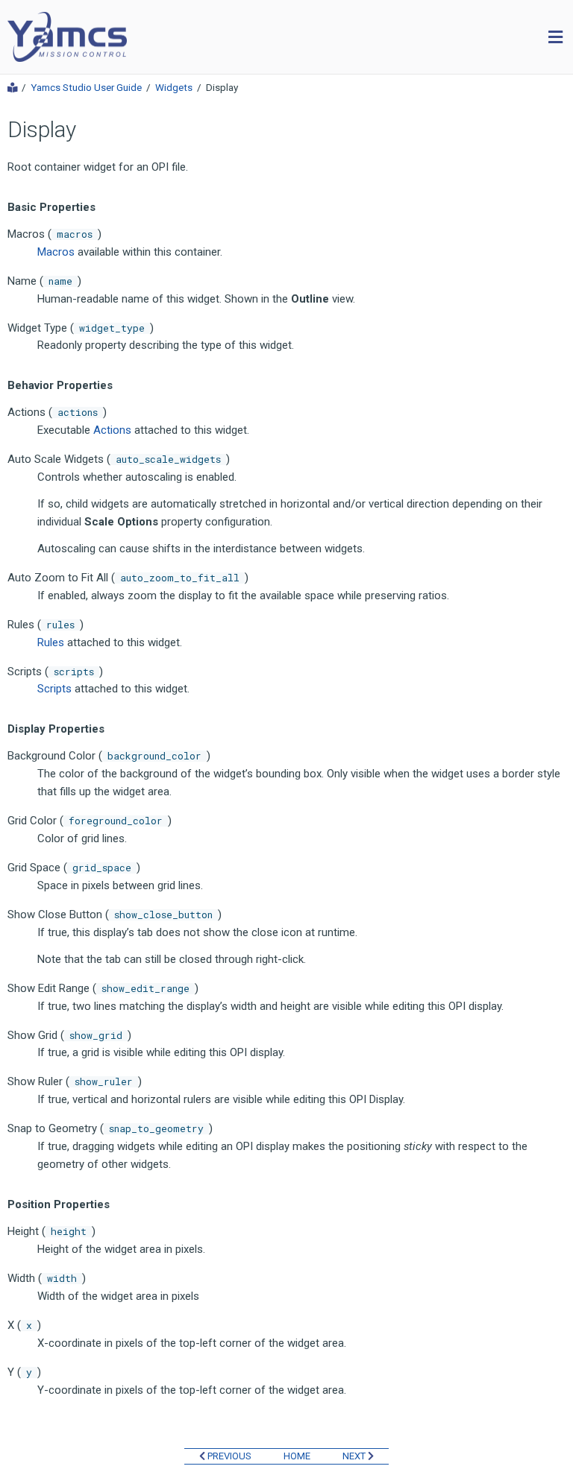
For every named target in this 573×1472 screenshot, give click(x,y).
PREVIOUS (228, 1456)
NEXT (355, 1456)
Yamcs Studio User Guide (86, 87)
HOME (297, 1456)
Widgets (173, 87)
